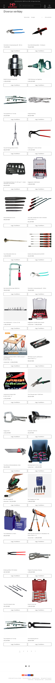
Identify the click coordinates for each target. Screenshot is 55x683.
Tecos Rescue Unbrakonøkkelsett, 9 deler (12, 465)
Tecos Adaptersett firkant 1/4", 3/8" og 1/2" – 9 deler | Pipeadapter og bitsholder (15, 183)
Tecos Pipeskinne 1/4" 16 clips (10, 638)
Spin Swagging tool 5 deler (33, 499)
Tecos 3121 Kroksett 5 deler (9, 604)
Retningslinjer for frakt (39, 679)
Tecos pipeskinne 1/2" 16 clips (10, 113)
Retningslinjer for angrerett (46, 678)
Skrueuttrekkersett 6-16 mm (9, 217)
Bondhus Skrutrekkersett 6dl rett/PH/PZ (36, 254)
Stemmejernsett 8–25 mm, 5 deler (35, 465)
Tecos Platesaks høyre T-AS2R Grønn (35, 394)
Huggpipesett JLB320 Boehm (34, 182)
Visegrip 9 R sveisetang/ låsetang (35, 570)
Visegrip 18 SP (6, 430)
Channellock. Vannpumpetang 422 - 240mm (37, 288)
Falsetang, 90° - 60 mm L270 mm (34, 147)
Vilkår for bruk (30, 679)
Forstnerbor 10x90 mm (32, 430)
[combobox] (30, 5)
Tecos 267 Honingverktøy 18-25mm (11, 147)
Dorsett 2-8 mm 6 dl (32, 604)
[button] (4, 5)
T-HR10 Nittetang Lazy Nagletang (35, 79)
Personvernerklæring (27, 678)
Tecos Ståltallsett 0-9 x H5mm (10, 533)
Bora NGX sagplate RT (8, 499)
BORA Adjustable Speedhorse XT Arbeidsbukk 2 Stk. (38, 533)
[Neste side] (35, 651)
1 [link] (19, 651)
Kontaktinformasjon (36, 678)
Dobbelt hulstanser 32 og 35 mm (10, 79)
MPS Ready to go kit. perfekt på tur (35, 356)
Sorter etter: (27, 17)
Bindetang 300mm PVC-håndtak (10, 570)
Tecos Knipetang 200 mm (33, 638)
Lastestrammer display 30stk (10, 394)
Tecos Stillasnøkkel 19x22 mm (10, 254)
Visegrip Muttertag (32, 113)
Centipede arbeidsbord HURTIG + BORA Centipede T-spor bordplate (14, 357)
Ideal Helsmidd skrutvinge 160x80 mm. (12, 288)
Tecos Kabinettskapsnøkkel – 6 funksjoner (36, 45)
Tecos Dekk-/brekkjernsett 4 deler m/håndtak (37, 217)
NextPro (12, 678)
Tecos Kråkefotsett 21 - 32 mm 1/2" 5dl (12, 322)
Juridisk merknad (48, 679)
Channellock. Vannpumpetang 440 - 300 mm (13, 45)
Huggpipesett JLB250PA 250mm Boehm (36, 322)
